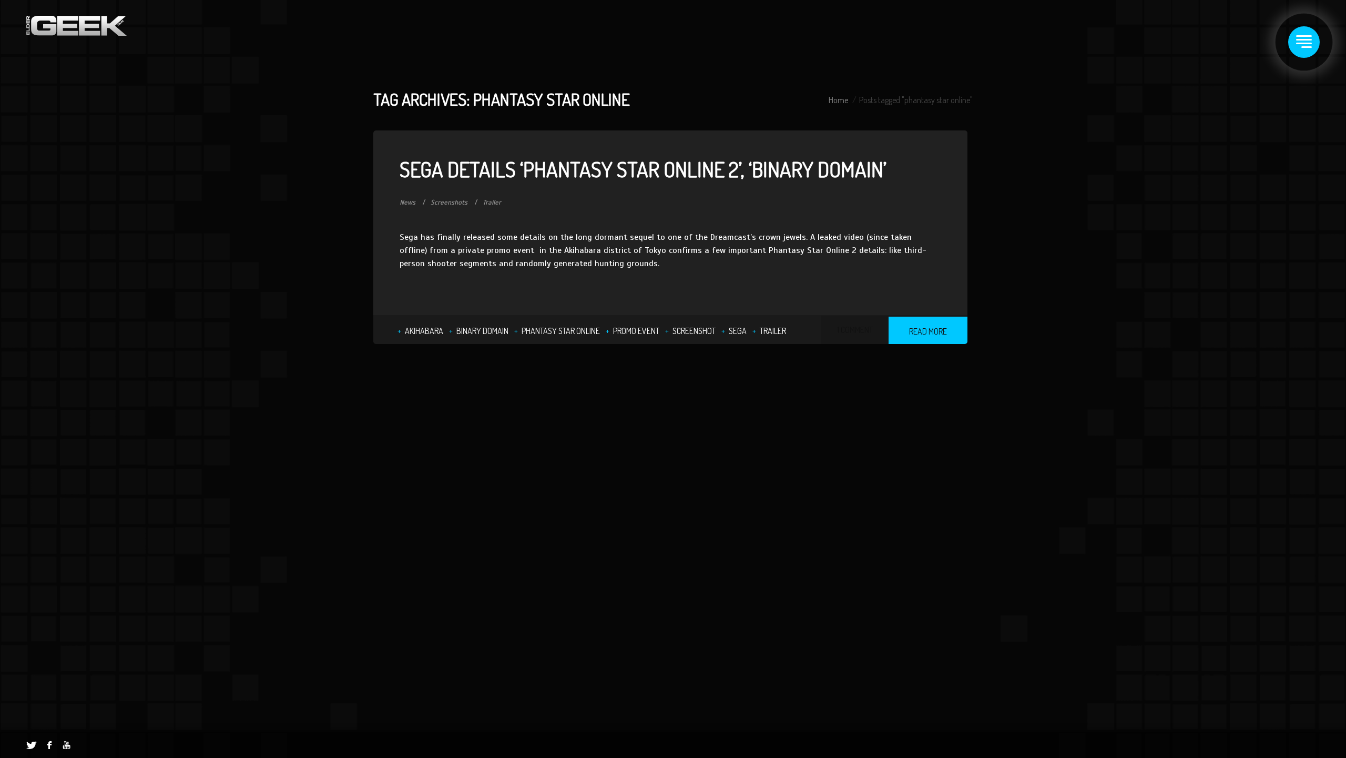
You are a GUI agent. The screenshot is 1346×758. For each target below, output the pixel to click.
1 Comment (855, 330)
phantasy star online (561, 331)
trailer (773, 331)
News (407, 202)
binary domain (482, 331)
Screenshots (449, 202)
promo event (636, 331)
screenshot (694, 331)
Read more (928, 331)
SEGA (738, 331)
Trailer (492, 202)
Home (838, 100)
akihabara (424, 331)
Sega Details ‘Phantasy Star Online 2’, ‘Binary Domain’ (643, 169)
